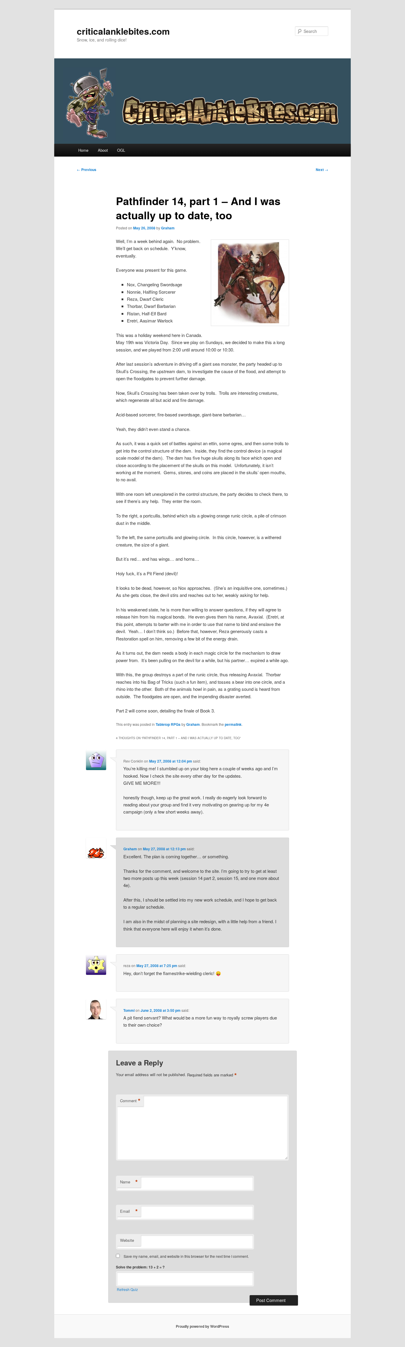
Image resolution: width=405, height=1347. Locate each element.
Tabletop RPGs (168, 724)
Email (129, 1211)
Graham (168, 228)
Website (127, 1240)
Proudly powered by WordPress (202, 1326)
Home (83, 150)
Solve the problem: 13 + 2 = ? (140, 1267)
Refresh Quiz (127, 1289)
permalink (233, 724)
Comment (130, 1100)
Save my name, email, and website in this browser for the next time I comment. (186, 1256)
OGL (121, 150)
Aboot (103, 150)
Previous (86, 169)
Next (322, 169)
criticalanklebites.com (123, 31)
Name (129, 1182)
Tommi (129, 1010)
